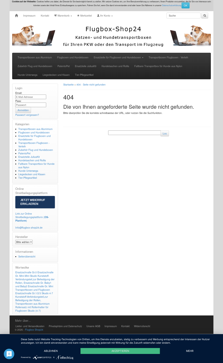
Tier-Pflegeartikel (84, 74)
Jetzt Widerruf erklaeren (32, 202)
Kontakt (45, 15)
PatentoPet (63, 66)
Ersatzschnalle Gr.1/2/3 (28, 293)
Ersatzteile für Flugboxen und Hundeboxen (118, 57)
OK (185, 5)
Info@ (18, 227)
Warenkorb (63, 15)
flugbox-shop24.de (32, 227)
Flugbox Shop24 (34, 329)
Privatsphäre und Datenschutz (65, 326)
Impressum (29, 15)
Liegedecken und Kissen (56, 74)
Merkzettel (86, 15)
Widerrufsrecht (142, 326)
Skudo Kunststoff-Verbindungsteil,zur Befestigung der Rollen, (35, 279)
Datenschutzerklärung (171, 5)
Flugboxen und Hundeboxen (73, 57)
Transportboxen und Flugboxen (32, 289)
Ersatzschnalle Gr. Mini (40, 286)
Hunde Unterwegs (27, 74)
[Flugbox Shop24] (16, 15)
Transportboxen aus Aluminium (35, 57)
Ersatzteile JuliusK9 (85, 66)
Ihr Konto (105, 15)
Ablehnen (51, 351)
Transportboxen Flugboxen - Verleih (168, 57)
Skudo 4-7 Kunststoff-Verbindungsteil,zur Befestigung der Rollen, (34, 296)
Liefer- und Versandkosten (30, 326)
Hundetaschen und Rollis (115, 66)
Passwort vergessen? (27, 115)
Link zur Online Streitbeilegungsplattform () (32, 217)
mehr (190, 351)
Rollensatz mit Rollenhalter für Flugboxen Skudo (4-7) (31, 308)
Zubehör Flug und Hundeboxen (35, 66)
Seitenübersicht (26, 256)
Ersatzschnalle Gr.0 (26, 272)
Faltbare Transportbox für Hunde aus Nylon (158, 66)
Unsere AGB (93, 326)
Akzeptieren (120, 351)
